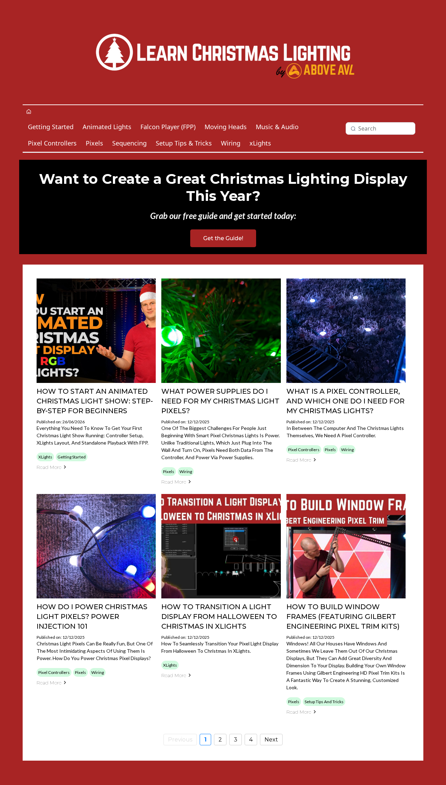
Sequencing (129, 143)
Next (271, 739)
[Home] (28, 112)
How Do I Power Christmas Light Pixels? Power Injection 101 (92, 616)
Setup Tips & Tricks (184, 143)
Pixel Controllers (52, 143)
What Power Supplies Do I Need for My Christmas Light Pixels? (220, 401)
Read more (49, 467)
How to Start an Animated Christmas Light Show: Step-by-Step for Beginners (95, 401)
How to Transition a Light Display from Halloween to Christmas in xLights (219, 616)
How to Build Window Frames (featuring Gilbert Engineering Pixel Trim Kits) (343, 616)
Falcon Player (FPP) (167, 127)
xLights (260, 143)
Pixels (94, 143)
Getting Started (51, 127)
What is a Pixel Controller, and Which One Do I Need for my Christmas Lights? (345, 401)
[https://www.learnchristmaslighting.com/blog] (223, 52)
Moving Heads (226, 127)
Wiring (230, 143)
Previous (180, 739)
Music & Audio (277, 127)
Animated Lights (107, 127)
